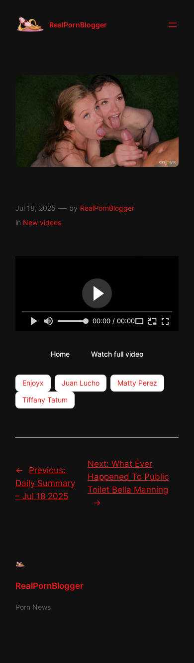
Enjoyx (33, 383)
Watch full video (117, 354)
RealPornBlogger (78, 24)
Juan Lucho (80, 383)
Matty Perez (137, 383)
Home (60, 354)
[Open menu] (173, 25)
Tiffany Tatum (45, 400)
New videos (42, 222)
